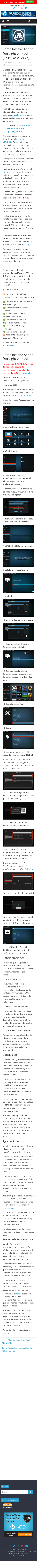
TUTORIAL (26, 395)
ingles (4, 65)
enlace (5, 1333)
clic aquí (26, 244)
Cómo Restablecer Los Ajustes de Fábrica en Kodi (17, 1349)
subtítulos (18, 115)
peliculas (9, 65)
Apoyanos (23, 1551)
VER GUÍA (30, 2)
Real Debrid (20, 139)
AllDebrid (7, 142)
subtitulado (29, 65)
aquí (13, 345)
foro (18, 1293)
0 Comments (27, 62)
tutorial (26, 373)
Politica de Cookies (22, 1549)
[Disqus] (18, 1378)
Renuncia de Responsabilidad (10, 1551)
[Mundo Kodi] (3, 21)
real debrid (16, 65)
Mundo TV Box (32, 1551)
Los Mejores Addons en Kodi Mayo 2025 (16, 1341)
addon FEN (7, 172)
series (23, 65)
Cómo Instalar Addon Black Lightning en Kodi (18, 128)
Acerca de (13, 1549)
